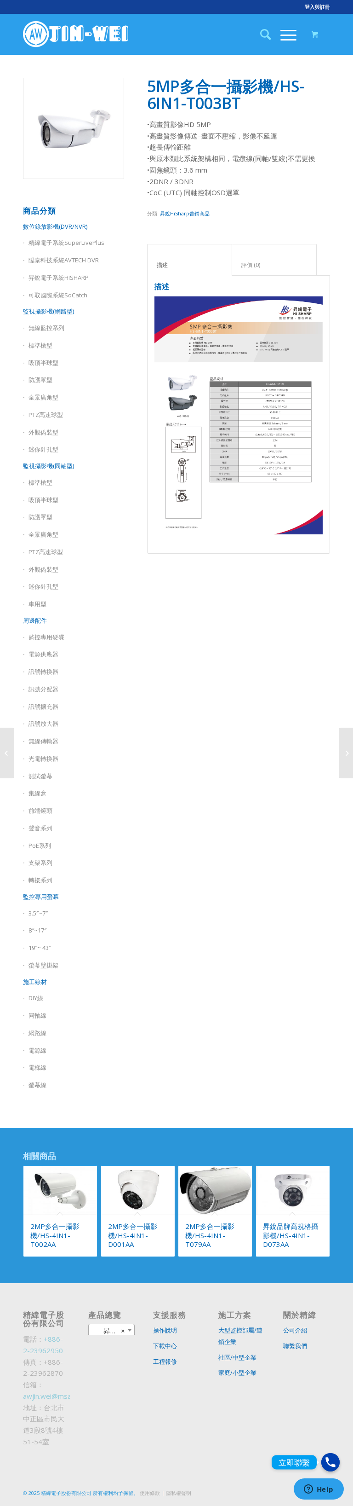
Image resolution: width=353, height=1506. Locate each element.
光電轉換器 (43, 758)
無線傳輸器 (43, 741)
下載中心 (165, 1346)
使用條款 (150, 1492)
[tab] (189, 260)
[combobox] (111, 1330)
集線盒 (37, 793)
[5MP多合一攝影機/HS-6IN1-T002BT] (7, 753)
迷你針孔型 (43, 449)
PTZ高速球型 (45, 415)
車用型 (37, 604)
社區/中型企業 (237, 1357)
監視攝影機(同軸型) (48, 466)
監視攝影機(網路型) (48, 311)
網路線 (37, 1033)
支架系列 (40, 862)
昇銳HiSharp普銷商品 (185, 213)
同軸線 (37, 1015)
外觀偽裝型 (43, 432)
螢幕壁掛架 (43, 965)
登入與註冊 (317, 6)
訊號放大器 (43, 723)
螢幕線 (37, 1085)
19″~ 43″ (39, 948)
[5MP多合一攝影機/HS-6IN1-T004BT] (346, 753)
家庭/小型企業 (237, 1372)
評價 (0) (274, 265)
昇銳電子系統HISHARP (58, 277)
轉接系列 (40, 880)
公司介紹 (295, 1330)
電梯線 (37, 1067)
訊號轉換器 (43, 671)
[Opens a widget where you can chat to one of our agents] (318, 1489)
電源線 (37, 1050)
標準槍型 (40, 345)
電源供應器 (43, 654)
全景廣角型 (43, 397)
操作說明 (165, 1330)
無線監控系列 (46, 328)
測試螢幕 (40, 776)
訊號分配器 (43, 689)
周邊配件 (35, 620)
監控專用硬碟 (46, 637)
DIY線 (35, 998)
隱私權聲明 (178, 1492)
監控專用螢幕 (41, 896)
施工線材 (35, 982)
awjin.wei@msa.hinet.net (61, 1396)
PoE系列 (39, 845)
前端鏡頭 (40, 810)
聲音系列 (40, 828)
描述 (190, 265)
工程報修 (165, 1361)
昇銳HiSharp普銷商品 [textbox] (113, 1330)
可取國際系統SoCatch (57, 295)
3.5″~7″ (38, 913)
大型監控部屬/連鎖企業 (240, 1336)
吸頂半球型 (43, 363)
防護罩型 (40, 380)
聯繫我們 (295, 1346)
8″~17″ (37, 930)
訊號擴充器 (43, 706)
